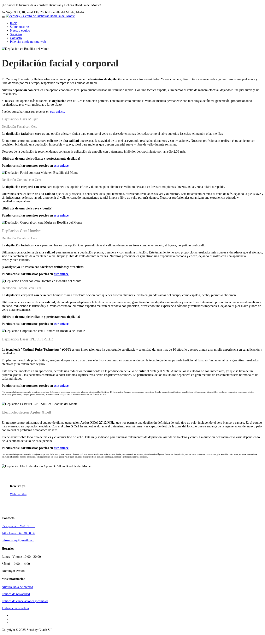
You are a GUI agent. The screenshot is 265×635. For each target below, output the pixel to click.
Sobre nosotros (19, 26)
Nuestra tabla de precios (17, 587)
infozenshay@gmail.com (18, 540)
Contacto (16, 38)
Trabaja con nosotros (15, 608)
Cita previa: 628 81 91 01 (18, 526)
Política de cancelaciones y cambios (25, 601)
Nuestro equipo (20, 30)
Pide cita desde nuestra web (28, 41)
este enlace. (57, 111)
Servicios (16, 34)
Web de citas (18, 494)
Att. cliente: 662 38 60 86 (18, 533)
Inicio (13, 23)
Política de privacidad (16, 594)
